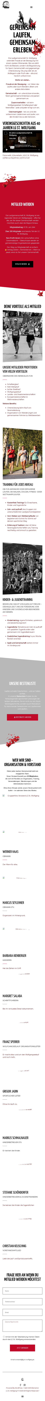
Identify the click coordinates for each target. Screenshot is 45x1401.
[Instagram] (25, 1385)
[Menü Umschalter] (31, 7)
